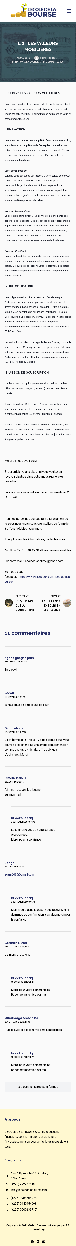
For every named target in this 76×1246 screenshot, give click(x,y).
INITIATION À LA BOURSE (25, 62)
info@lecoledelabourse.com (29, 1190)
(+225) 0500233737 (24, 1209)
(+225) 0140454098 (24, 1203)
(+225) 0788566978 (24, 1198)
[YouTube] (38, 1241)
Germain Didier (16, 943)
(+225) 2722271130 (24, 1184)
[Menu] (69, 11)
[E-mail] (43, 1241)
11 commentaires (53, 62)
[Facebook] (32, 1241)
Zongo (10, 863)
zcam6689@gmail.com (19, 874)
